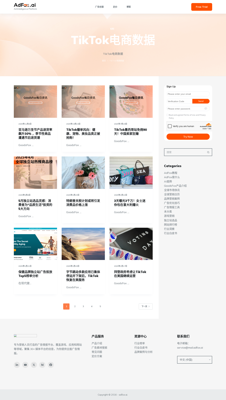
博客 (129, 6)
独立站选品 (170, 220)
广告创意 (99, 6)
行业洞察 (169, 228)
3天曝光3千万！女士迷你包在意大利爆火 (129, 203)
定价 (115, 6)
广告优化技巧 (172, 203)
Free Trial (202, 6)
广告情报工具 (172, 207)
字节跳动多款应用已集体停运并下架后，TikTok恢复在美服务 (83, 276)
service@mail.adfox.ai (190, 347)
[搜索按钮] (208, 152)
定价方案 (97, 356)
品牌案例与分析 (143, 351)
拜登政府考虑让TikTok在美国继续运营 (130, 274)
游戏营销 (169, 216)
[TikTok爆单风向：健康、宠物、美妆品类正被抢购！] (83, 101)
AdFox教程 (170, 172)
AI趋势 (168, 181)
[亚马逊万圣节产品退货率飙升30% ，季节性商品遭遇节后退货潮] (35, 101)
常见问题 (97, 351)
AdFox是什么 (172, 177)
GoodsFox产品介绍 (175, 185)
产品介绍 (97, 343)
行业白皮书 (170, 233)
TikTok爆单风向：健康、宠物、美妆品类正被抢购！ (83, 134)
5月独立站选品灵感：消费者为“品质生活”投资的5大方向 (35, 205)
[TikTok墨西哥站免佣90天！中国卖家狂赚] (131, 101)
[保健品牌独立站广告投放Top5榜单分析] (35, 244)
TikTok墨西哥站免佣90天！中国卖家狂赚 (130, 132)
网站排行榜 (170, 224)
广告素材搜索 (99, 347)
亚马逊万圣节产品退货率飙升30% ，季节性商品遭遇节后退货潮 (35, 134)
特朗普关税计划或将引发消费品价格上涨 (83, 203)
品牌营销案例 (172, 198)
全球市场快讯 (172, 190)
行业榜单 (139, 343)
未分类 (168, 211)
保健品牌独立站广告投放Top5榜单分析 (35, 274)
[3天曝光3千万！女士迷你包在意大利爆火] (131, 172)
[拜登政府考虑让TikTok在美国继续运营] (131, 244)
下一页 (144, 306)
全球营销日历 (172, 194)
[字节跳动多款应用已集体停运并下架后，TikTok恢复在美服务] (83, 244)
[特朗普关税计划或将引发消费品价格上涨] (83, 172)
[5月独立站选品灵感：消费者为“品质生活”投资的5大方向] (35, 172)
